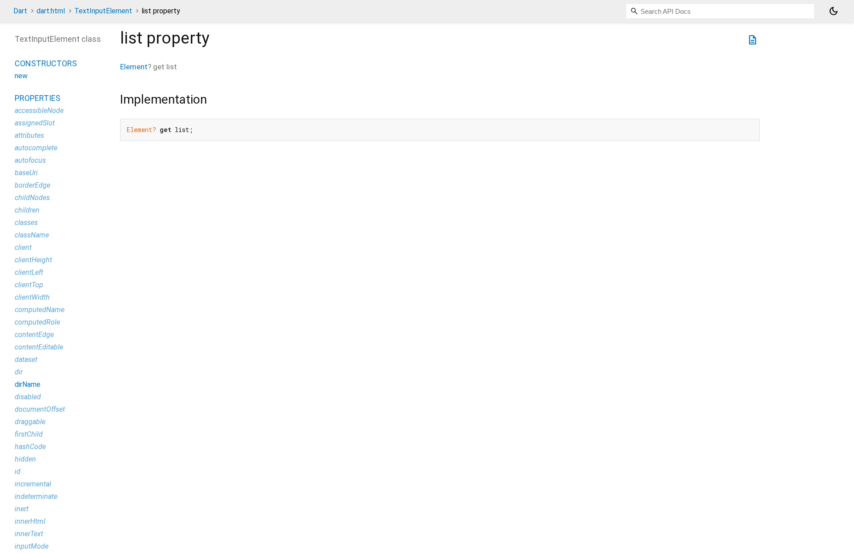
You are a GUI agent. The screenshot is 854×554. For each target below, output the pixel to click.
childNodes (32, 197)
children (27, 210)
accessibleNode (39, 110)
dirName (27, 384)
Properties (37, 98)
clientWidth (32, 297)
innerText (29, 534)
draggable (30, 422)
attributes (29, 135)
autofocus (30, 160)
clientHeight (33, 260)
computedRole (37, 322)
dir (19, 372)
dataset (26, 359)
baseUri (26, 173)
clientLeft (29, 272)
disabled (28, 397)
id (17, 471)
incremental (33, 484)
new (21, 76)
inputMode (31, 546)
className (32, 235)
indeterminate (36, 496)
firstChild (29, 434)
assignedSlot (35, 123)
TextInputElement (103, 11)
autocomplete (36, 148)
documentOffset (40, 409)
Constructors (46, 63)
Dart (20, 11)
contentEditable (39, 347)
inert (21, 509)
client (23, 247)
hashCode (30, 446)
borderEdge (32, 185)
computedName (39, 309)
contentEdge (34, 334)
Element (134, 66)
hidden (25, 459)
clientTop (29, 285)
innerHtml (30, 521)
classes (26, 222)
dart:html (50, 11)
